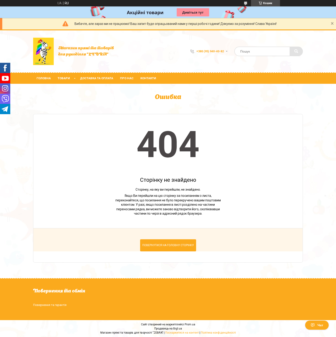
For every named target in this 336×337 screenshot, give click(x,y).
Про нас (126, 78)
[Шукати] (296, 51)
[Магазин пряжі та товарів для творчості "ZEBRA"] (43, 51)
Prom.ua (190, 324)
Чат (320, 325)
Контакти (148, 78)
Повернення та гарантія (50, 305)
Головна (44, 78)
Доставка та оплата (96, 78)
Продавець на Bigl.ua (168, 328)
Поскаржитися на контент (182, 332)
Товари (64, 78)
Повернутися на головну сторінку (168, 245)
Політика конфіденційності (218, 332)
